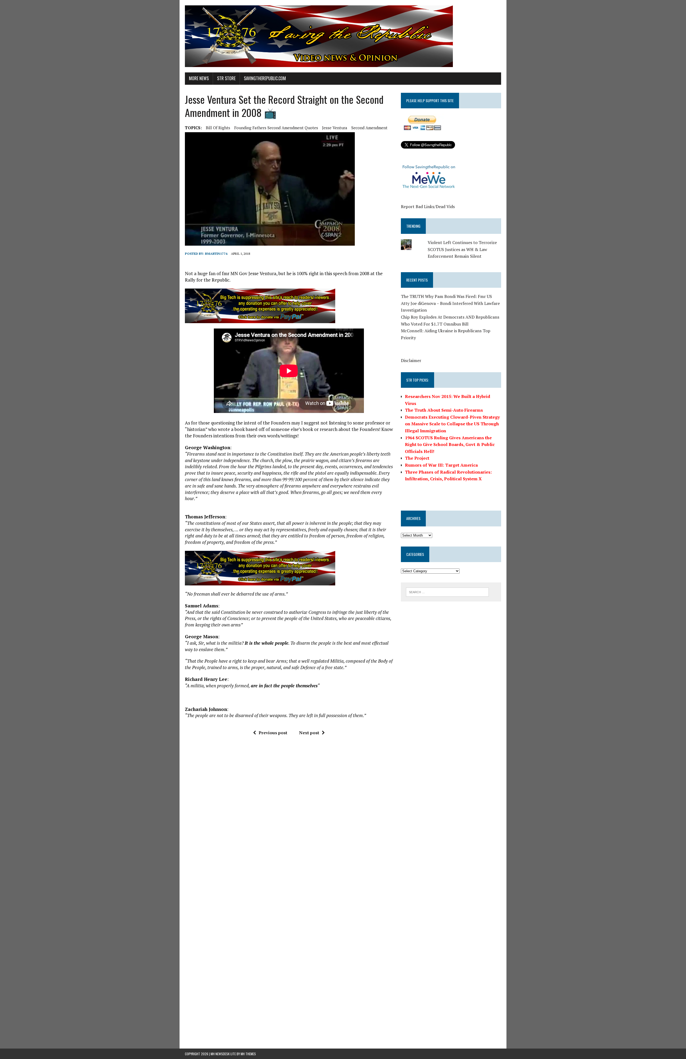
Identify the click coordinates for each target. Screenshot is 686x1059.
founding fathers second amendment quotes (276, 127)
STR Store (226, 78)
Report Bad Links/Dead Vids (428, 206)
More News (199, 78)
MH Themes (248, 1053)
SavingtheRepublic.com (265, 78)
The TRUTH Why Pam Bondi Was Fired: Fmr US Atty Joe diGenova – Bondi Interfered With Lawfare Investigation (450, 303)
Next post (309, 733)
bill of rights (218, 127)
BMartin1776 (216, 254)
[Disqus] (289, 821)
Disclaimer (411, 360)
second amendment (369, 127)
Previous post (273, 733)
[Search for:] (447, 592)
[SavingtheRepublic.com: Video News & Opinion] (343, 36)
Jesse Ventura (334, 127)
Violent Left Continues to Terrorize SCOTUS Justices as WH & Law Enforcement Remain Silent (462, 249)
